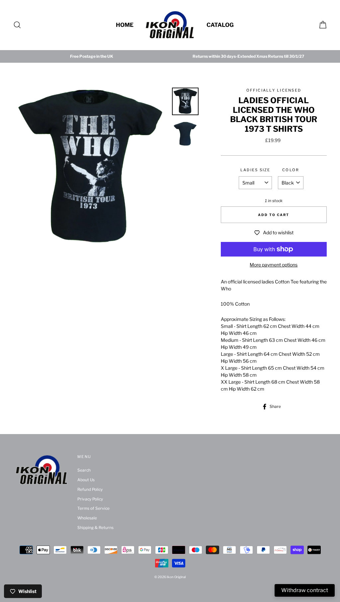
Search (84, 470)
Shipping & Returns (95, 527)
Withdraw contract (304, 590)
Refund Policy (90, 489)
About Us (86, 480)
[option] (91, 57)
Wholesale (87, 518)
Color (290, 170)
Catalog (220, 25)
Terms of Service (93, 508)
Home (124, 25)
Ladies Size (255, 170)
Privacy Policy (90, 499)
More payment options (274, 264)
